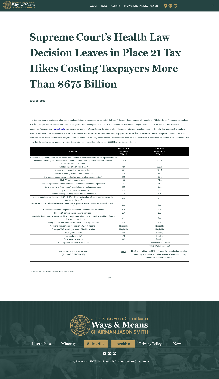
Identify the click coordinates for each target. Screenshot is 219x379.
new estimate (59, 129)
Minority (68, 344)
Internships (41, 344)
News (104, 5)
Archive (123, 343)
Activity (115, 5)
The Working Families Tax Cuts (141, 5)
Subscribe (95, 343)
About (93, 5)
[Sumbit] (213, 5)
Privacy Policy (150, 344)
